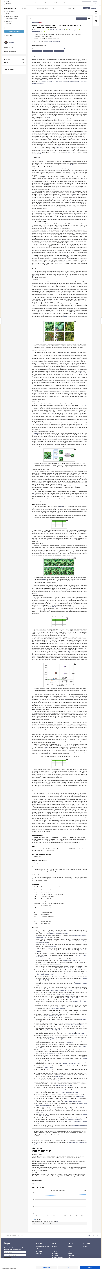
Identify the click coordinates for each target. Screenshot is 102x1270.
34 (48, 407)
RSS (89, 1235)
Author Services (54, 3)
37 (51, 473)
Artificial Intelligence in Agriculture (60, 48)
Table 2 (54, 606)
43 (71, 701)
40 (69, 486)
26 (33, 250)
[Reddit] (47, 1151)
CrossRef (57, 933)
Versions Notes (58, 51)
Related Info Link (8, 47)
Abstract (7, 1)
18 (62, 197)
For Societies (55, 1255)
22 (59, 207)
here (57, 1221)
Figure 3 (68, 548)
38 (60, 484)
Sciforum (70, 1246)
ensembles (48, 81)
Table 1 (61, 506)
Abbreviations (9, 21)
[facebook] (42, 1151)
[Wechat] (44, 1151)
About (70, 3)
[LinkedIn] (39, 1151)
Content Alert (95, 1235)
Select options (8, 1252)
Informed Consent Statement (12, 16)
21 (55, 205)
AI (4, 1235)
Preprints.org (71, 1250)
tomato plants (75, 81)
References (8, 23)
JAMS (69, 1257)
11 (72, 164)
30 (68, 352)
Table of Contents (9, 69)
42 (65, 699)
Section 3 (59, 149)
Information (44, 3)
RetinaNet (69, 81)
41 (67, 590)
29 (59, 352)
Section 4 (68, 152)
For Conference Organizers (58, 1257)
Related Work (8, 5)
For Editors (54, 1250)
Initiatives (64, 3)
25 (53, 246)
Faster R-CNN (54, 81)
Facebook (85, 1248)
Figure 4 (69, 651)
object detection (62, 81)
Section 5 (40, 153)
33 (85, 405)
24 (86, 238)
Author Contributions (10, 11)
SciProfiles (70, 1253)
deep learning (41, 81)
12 (73, 164)
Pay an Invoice (39, 1248)
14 (82, 178)
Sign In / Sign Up (86, 3)
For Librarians (55, 1251)
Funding (7, 13)
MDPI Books (70, 1248)
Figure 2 (36, 433)
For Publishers (55, 1253)
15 (48, 184)
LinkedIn (85, 1246)
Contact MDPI (39, 1251)
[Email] (34, 1151)
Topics (36, 3)
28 (70, 276)
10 (70, 164)
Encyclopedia (71, 1255)
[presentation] (59, 299)
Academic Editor (8, 39)
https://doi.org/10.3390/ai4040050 (52, 41)
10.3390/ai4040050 (26, 13)
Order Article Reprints (81, 19)
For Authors (54, 1246)
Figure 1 (65, 316)
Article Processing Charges (42, 1246)
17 (73, 194)
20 (70, 202)
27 (33, 276)
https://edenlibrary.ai (38, 285)
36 (39, 429)
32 (66, 371)
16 (50, 192)
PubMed (66, 933)
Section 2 (58, 147)
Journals (30, 3)
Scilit (61, 933)
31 (86, 366)
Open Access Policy (40, 1250)
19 (36, 200)
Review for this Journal (14, 28)
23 (73, 230)
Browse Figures (48, 51)
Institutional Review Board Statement (14, 15)
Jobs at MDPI (39, 1253)
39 (61, 486)
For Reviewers (55, 1248)
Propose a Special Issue (14, 31)
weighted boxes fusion (38, 83)
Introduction (8, 3)
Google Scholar (50, 933)
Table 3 (46, 747)
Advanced (93, 8)
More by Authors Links (10, 51)
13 (44, 176)
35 (67, 407)
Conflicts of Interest (10, 20)
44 (33, 736)
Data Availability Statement (11, 18)
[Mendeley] (50, 1151)
